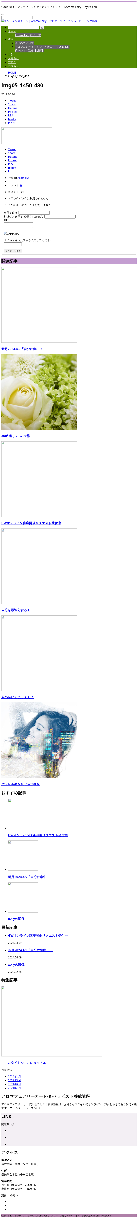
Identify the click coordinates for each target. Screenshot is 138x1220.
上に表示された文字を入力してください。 (29, 240)
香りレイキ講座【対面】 (29, 50)
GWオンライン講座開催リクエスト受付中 (38, 835)
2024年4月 (14, 1076)
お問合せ (13, 66)
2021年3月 (14, 1088)
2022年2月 (14, 1080)
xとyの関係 (16, 919)
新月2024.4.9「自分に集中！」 (30, 877)
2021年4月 (14, 1084)
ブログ (12, 62)
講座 (10, 39)
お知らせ (13, 58)
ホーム (12, 31)
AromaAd (23, 178)
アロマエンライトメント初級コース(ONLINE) (42, 47)
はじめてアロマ (24, 43)
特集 (10, 54)
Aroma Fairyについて (28, 35)
